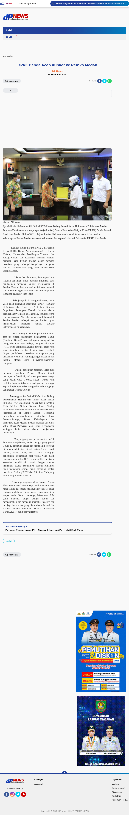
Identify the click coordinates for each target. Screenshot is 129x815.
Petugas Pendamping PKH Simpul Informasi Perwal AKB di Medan (45, 529)
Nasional (38, 784)
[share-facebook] (99, 81)
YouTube (25, 798)
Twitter (19, 798)
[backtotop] (64, 774)
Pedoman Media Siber (120, 800)
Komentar (13, 81)
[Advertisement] (57, 122)
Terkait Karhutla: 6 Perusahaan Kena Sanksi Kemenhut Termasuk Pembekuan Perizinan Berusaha (91, 3)
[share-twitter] (104, 81)
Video (12, 36)
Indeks (10, 30)
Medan (9, 541)
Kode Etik (116, 796)
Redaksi (115, 784)
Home (9, 3)
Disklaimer (117, 792)
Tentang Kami (118, 788)
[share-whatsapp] (109, 81)
